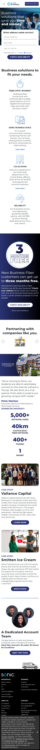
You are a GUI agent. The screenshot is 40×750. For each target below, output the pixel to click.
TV (2, 687)
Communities (6, 694)
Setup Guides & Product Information (29, 711)
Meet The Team (20, 653)
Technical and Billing (28, 703)
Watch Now (20, 589)
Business (29, 53)
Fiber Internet (6, 682)
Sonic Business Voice (28, 684)
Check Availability (32, 3)
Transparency (5, 706)
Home (21, 53)
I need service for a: (9, 53)
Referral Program (7, 696)
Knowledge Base (26, 706)
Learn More (20, 149)
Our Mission (5, 703)
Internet (24, 682)
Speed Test (24, 714)
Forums (23, 708)
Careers (3, 715)
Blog (2, 710)
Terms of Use (10, 745)
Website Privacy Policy (24, 739)
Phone (3, 684)
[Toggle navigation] (3, 4)
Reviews (4, 713)
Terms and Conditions (20, 311)
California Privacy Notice (14, 741)
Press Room (5, 708)
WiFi (2, 689)
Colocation (24, 687)
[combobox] (20, 37)
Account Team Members (29, 690)
